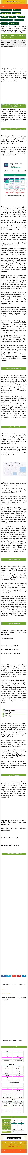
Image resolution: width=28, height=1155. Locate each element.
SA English (18, 1075)
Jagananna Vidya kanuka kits (10, 44)
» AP (14, 1120)
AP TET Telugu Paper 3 (18, 1109)
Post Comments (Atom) (15, 1040)
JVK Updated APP (19, 20)
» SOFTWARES (5, 1129)
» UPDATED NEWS (6, 1122)
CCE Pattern (4, 16)
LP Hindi (7, 1068)
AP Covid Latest (16, 13)
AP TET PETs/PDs (18, 1101)
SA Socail (7, 1073)
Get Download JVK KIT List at (10, 845)
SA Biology (18, 1071)
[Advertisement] (13, 58)
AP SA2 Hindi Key (18, 1092)
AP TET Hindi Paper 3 (7, 1112)
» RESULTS (4, 1131)
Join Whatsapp (17, 9)
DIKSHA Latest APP (14, 23)
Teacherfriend (19, 40)
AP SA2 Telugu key (7, 1092)
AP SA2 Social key (18, 1097)
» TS (21, 1120)
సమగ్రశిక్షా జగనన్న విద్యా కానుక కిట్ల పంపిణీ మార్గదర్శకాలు (14, 36)
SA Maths (18, 1068)
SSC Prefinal (18, 1058)
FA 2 (18, 1051)
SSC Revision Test (18, 1060)
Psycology (7, 1075)
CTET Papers (18, 1112)
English (18, 1084)
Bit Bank (18, 1090)
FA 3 (7, 1054)
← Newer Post (6, 984)
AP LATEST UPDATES (19, 42)
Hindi (7, 1086)
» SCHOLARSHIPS (6, 1127)
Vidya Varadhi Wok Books (7, 20)
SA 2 (18, 1056)
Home (14, 984)
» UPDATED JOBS (6, 1124)
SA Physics (7, 1071)
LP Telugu (18, 1066)
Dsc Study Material (6, 1079)
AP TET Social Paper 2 (7, 1109)
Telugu (7, 1084)
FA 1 (7, 1051)
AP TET (18, 1079)
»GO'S (3, 1120)
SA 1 (7, 1056)
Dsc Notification (18, 1077)
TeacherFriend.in (12, 1150)
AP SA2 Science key (7, 1097)
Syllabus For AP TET (7, 1103)
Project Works (6, 1060)
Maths (18, 1086)
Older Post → (22, 984)
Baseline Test (21, 16)
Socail (7, 1090)
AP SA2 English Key (7, 1095)
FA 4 (18, 1054)
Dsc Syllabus (6, 1077)
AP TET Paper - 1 (7, 1105)
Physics (6, 1088)
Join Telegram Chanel (6, 9)
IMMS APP (4, 23)
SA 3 (7, 1058)
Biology (18, 1088)
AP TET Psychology (18, 1103)
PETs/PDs (18, 1073)
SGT (7, 1066)
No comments (19, 46)
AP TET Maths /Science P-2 (18, 1106)
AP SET (12, 16)
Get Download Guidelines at (9, 838)
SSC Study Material (6, 13)
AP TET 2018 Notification (7, 1101)
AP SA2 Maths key (18, 1095)
